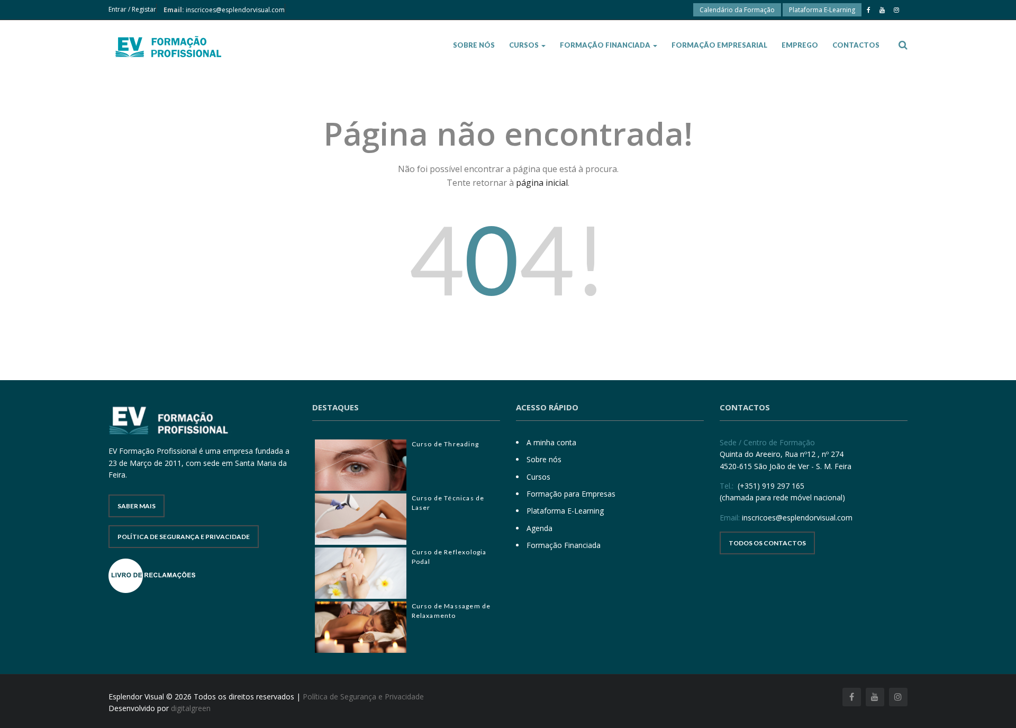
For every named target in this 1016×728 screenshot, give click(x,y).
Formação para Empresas (571, 494)
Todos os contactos (767, 543)
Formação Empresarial (719, 45)
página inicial (542, 182)
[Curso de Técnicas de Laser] (360, 519)
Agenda (539, 528)
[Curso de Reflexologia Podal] (360, 573)
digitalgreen (191, 708)
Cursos (524, 45)
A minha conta (551, 442)
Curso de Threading (445, 444)
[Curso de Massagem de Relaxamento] (360, 627)
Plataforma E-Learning (822, 9)
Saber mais (136, 506)
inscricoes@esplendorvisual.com (235, 9)
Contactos (855, 45)
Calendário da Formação (737, 9)
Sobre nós (474, 45)
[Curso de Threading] (360, 465)
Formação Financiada (606, 45)
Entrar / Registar (132, 9)
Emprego (800, 45)
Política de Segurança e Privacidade (183, 537)
